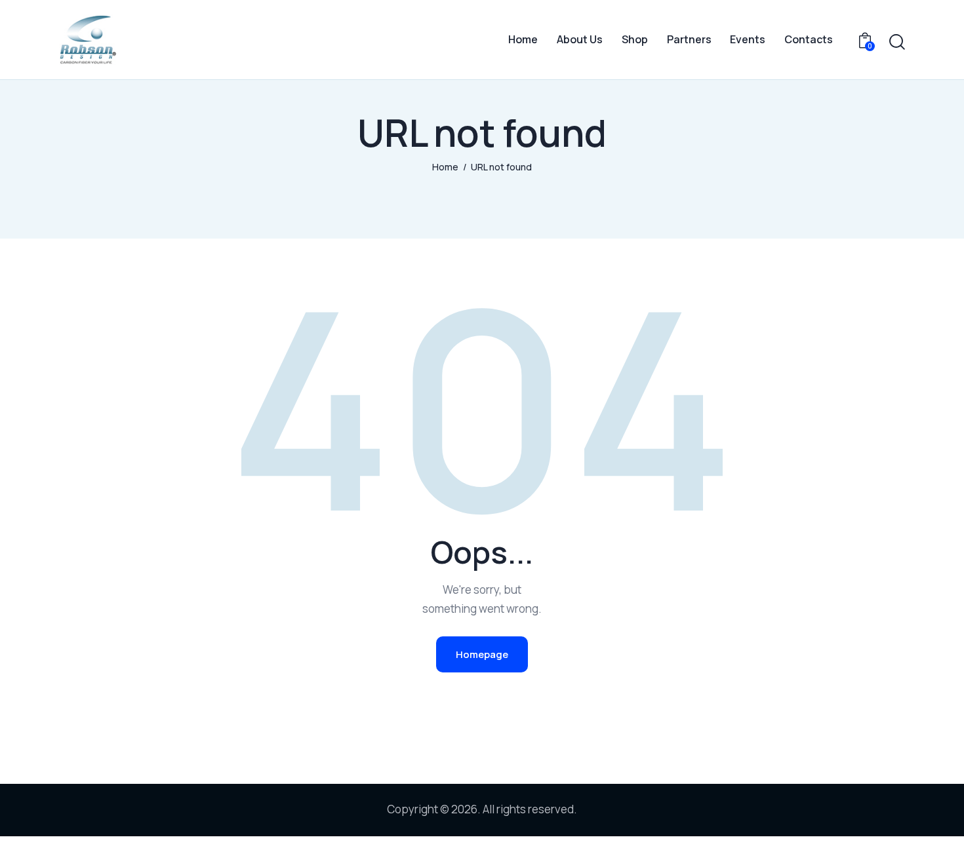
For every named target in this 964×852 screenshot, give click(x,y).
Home (445, 167)
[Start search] (897, 42)
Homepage (482, 654)
